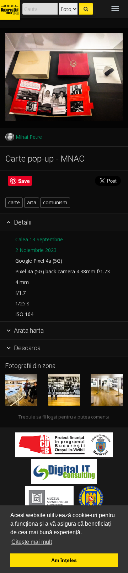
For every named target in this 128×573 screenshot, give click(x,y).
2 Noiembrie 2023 (36, 250)
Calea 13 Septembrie (39, 239)
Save (24, 180)
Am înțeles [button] (64, 560)
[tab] (64, 222)
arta (31, 202)
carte (14, 202)
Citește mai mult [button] (31, 542)
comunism (55, 202)
